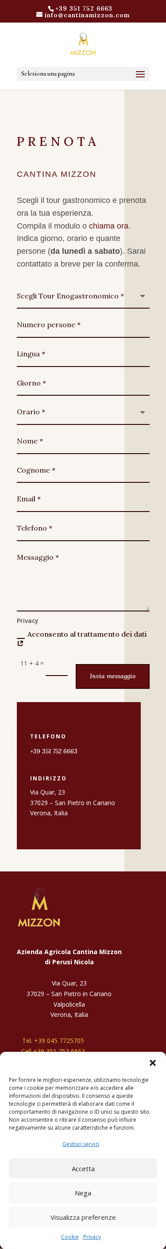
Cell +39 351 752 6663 (53, 1051)
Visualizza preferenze (83, 1217)
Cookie (70, 1237)
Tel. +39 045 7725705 (53, 1040)
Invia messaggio (112, 676)
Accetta (83, 1168)
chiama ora (108, 226)
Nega (83, 1192)
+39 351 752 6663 (83, 8)
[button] (152, 1062)
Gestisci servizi (80, 1144)
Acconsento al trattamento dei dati (87, 634)
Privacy (92, 1237)
